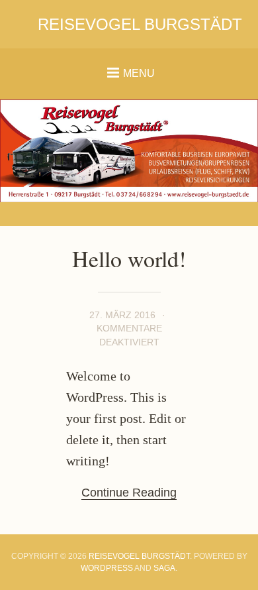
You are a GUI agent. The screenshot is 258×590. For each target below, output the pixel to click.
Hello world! (129, 258)
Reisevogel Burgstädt (140, 24)
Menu (139, 73)
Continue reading (129, 492)
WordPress (107, 568)
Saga (164, 568)
